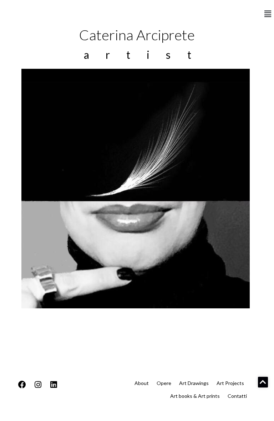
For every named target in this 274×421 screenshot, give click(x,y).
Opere (164, 383)
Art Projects (230, 383)
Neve (12, 413)
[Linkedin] (53, 384)
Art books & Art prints (195, 396)
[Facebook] (22, 384)
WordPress (69, 413)
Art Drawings (194, 383)
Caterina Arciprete (137, 34)
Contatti (237, 396)
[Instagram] (38, 384)
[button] (268, 14)
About (142, 383)
